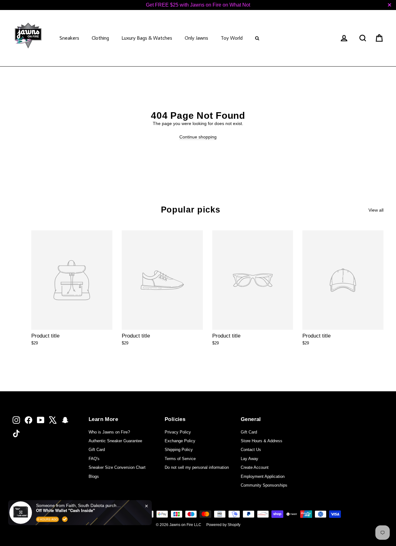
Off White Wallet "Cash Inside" (65, 507)
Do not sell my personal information (197, 467)
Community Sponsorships (264, 485)
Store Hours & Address (261, 440)
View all (375, 210)
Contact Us (251, 449)
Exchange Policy (180, 440)
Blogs (94, 476)
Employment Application (263, 476)
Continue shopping (198, 136)
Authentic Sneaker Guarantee (115, 440)
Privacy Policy (178, 432)
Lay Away (249, 458)
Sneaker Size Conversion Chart (117, 467)
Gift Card (97, 449)
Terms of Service (180, 458)
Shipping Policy (179, 449)
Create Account (255, 467)
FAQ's (94, 458)
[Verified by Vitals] (65, 515)
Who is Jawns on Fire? (109, 432)
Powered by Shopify (223, 525)
